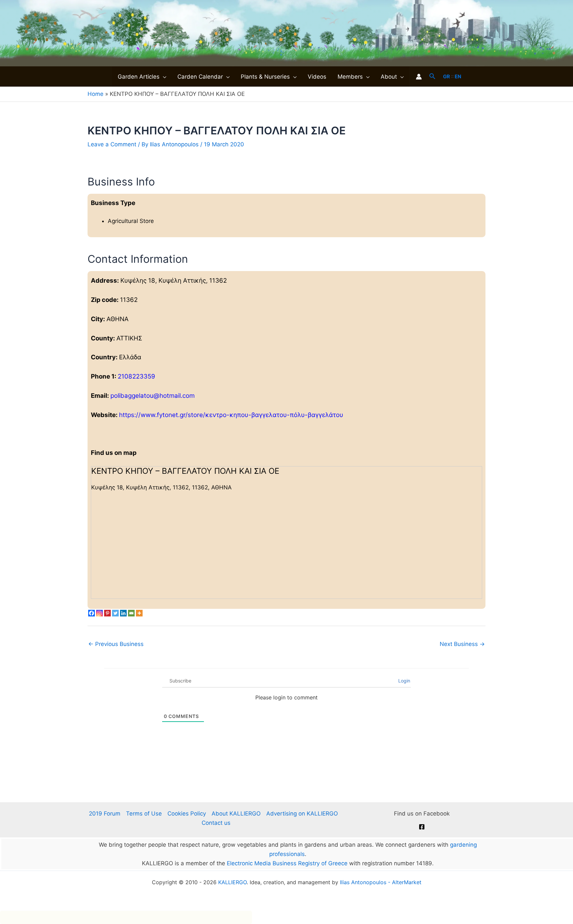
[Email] (131, 613)
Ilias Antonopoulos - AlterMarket (380, 882)
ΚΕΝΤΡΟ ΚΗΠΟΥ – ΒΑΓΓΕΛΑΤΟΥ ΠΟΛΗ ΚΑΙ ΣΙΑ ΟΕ (185, 471)
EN (458, 76)
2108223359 (136, 376)
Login (403, 680)
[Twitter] (115, 613)
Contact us (216, 822)
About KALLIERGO (236, 813)
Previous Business (116, 644)
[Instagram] (99, 613)
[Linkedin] (123, 613)
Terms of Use (144, 813)
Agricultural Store (131, 221)
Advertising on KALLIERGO (302, 813)
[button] (162, 77)
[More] (139, 613)
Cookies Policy (186, 813)
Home (95, 94)
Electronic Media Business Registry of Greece (287, 863)
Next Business (462, 644)
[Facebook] (91, 613)
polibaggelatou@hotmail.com (152, 395)
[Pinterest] (107, 613)
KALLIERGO (232, 882)
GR (446, 76)
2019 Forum (104, 813)
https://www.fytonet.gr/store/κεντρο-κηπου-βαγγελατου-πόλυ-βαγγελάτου (231, 415)
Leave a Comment (112, 144)
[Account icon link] (419, 77)
